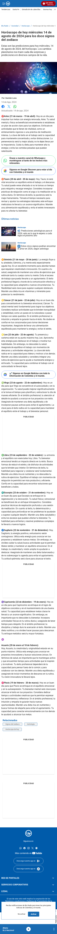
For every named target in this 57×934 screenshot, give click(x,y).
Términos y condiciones (15, 901)
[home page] (28, 833)
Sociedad (14, 26)
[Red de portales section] (53, 878)
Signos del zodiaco (12, 724)
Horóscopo (25, 26)
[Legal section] (53, 891)
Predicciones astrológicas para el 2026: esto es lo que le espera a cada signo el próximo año (34, 233)
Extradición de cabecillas (31, 10)
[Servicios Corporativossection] (53, 885)
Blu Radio (4, 26)
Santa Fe (16, 10)
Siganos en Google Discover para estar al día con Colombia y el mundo (30, 170)
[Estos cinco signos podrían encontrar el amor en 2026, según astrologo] (8, 246)
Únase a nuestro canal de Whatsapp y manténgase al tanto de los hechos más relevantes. (28, 160)
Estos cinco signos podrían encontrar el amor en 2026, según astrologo (36, 247)
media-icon (28, 929)
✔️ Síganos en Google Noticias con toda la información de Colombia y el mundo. (29, 374)
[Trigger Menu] (3, 3)
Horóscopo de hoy (12, 729)
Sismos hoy (47, 10)
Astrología (31, 724)
